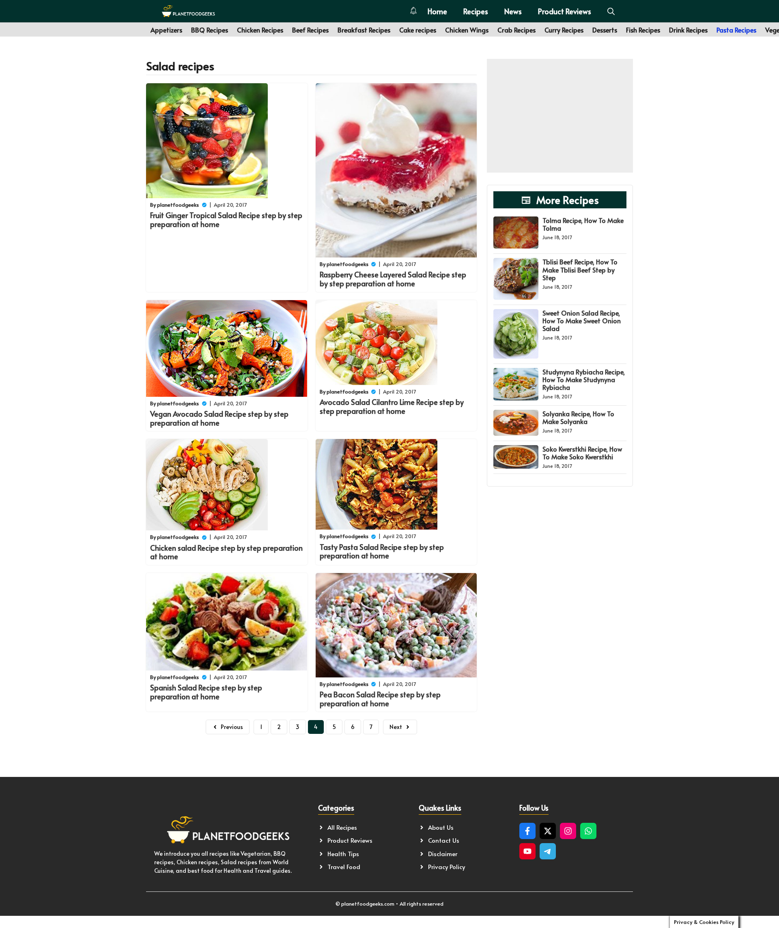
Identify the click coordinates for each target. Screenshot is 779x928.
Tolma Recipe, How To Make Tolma (583, 224)
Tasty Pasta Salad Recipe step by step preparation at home (382, 551)
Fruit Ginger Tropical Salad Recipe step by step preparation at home (226, 219)
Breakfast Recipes (364, 29)
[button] (611, 11)
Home (437, 11)
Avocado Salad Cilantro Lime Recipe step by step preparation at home (392, 406)
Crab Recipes (516, 29)
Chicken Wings (466, 29)
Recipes (475, 11)
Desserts (604, 29)
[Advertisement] (560, 116)
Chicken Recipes (260, 29)
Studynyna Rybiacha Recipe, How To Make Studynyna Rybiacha (583, 379)
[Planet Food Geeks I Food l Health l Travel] (188, 11)
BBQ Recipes (209, 29)
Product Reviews (564, 11)
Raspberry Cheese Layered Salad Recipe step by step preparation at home (393, 278)
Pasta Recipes (736, 29)
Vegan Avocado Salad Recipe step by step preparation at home (219, 418)
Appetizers (166, 29)
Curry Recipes (563, 29)
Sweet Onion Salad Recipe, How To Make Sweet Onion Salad (581, 320)
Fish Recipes (643, 29)
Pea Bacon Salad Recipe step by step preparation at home (380, 698)
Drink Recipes (688, 29)
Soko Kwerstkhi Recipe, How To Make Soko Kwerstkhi (582, 452)
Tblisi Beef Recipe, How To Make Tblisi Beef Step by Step (580, 269)
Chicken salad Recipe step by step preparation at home (226, 552)
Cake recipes (417, 29)
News (513, 11)
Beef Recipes (310, 29)
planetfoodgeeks (178, 204)
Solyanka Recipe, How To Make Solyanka (578, 417)
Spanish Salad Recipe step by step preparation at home (206, 691)
